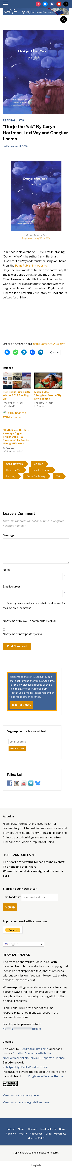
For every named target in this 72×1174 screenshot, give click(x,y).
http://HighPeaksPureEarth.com (42, 1076)
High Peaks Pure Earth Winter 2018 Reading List (16, 395)
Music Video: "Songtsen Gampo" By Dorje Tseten (47, 395)
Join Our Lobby (21, 705)
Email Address (12, 586)
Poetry (23, 1133)
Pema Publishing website (31, 265)
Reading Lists (13, 120)
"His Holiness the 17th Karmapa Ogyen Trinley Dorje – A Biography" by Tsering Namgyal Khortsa (16, 437)
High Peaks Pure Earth (34, 1049)
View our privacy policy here (21, 1095)
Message (9, 535)
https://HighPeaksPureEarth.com (27, 1067)
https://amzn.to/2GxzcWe (36, 238)
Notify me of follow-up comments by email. (30, 621)
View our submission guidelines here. (26, 1102)
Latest (11, 1129)
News (21, 1129)
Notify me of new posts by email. (23, 634)
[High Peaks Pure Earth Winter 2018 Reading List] (17, 381)
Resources (36, 1133)
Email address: (12, 897)
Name (7, 569)
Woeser (32, 1129)
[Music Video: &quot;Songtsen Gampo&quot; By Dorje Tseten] (48, 381)
